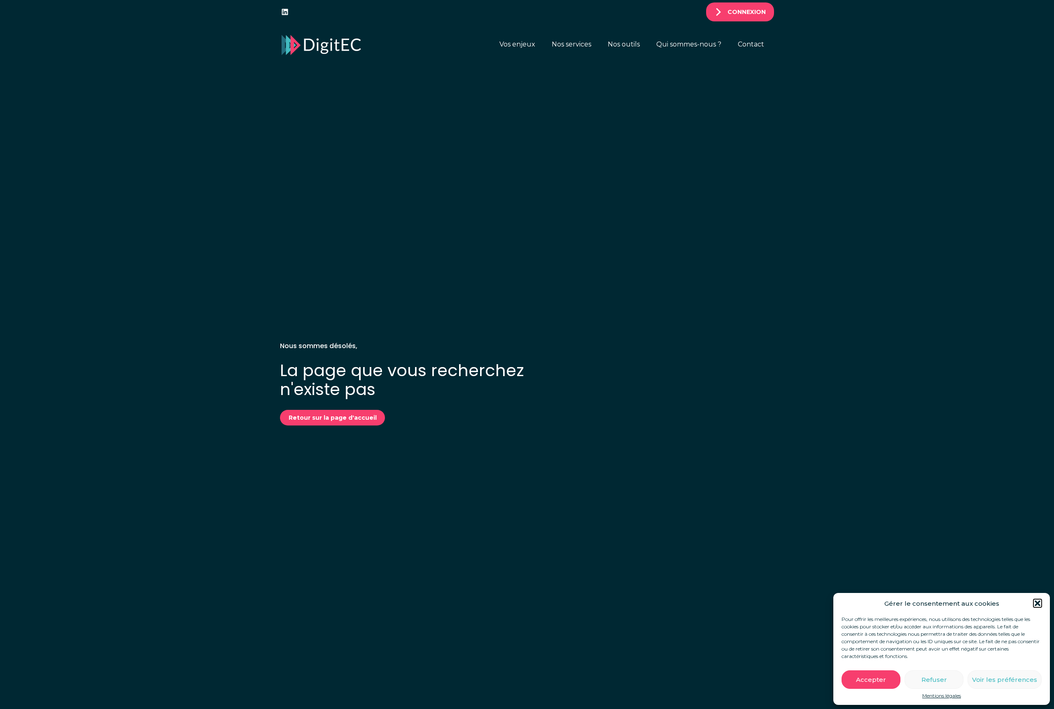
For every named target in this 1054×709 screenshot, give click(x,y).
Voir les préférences (1004, 679)
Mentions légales (941, 696)
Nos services (571, 44)
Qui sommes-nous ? (688, 44)
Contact (751, 44)
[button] (1037, 603)
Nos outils (624, 44)
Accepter (871, 679)
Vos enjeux (517, 44)
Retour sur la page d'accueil (333, 417)
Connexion (747, 12)
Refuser (934, 679)
